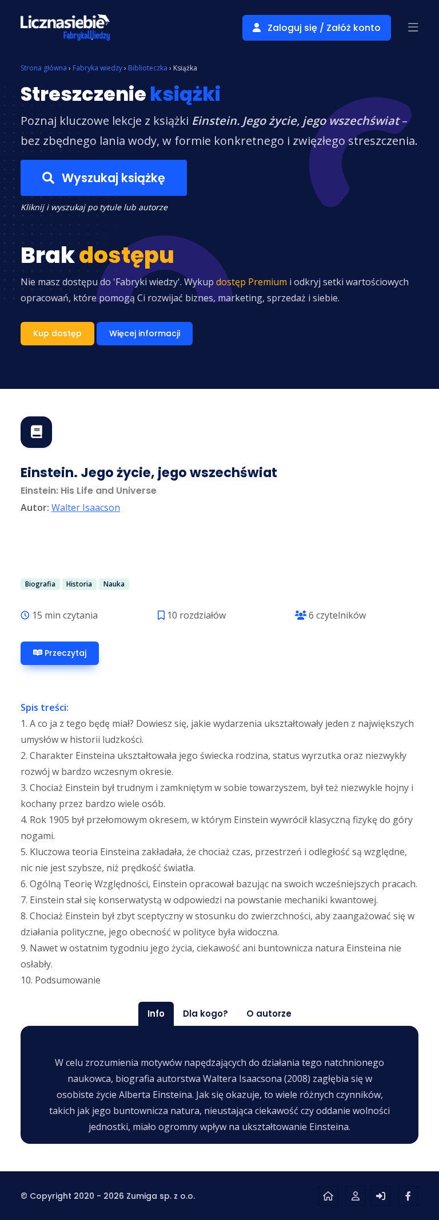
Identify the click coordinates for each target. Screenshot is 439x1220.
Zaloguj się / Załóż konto (323, 27)
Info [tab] (156, 1014)
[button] (413, 27)
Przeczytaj (64, 653)
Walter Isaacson (85, 507)
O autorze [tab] (269, 1014)
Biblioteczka (147, 68)
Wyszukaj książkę (112, 178)
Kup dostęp (57, 333)
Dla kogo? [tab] (205, 1014)
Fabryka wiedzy (97, 68)
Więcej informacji (144, 333)
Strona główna (44, 68)
